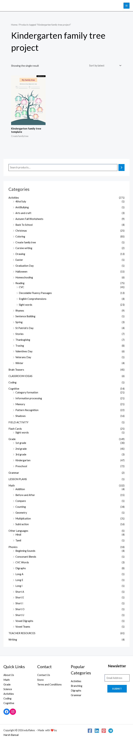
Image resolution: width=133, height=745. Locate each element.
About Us (8, 675)
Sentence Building (25, 316)
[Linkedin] (96, 730)
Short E (19, 597)
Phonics (12, 547)
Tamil (18, 540)
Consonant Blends (25, 556)
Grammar (13, 472)
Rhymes (19, 310)
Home (14, 24)
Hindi (18, 534)
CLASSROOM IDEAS (20, 376)
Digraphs (20, 568)
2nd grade (21, 448)
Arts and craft (23, 213)
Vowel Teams (22, 626)
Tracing (19, 345)
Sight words (25, 304)
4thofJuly (20, 201)
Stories (19, 333)
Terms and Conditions (49, 684)
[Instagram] (13, 712)
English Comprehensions (32, 298)
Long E (19, 580)
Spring (19, 322)
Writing (12, 639)
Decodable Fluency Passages (35, 293)
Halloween (21, 271)
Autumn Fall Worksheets (29, 218)
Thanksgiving (22, 339)
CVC (21, 287)
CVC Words (22, 562)
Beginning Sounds (25, 550)
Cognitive (13, 388)
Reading (19, 283)
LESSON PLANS (17, 479)
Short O (19, 609)
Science (7, 689)
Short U (19, 615)
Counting (20, 506)
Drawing (20, 253)
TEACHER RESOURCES (21, 633)
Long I (19, 585)
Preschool (21, 466)
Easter (19, 259)
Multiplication (23, 518)
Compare (20, 500)
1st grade (20, 442)
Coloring (20, 236)
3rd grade (20, 454)
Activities (13, 197)
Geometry (21, 512)
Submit (117, 688)
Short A (19, 591)
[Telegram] (110, 730)
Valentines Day (23, 351)
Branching (76, 685)
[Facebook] (6, 712)
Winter (19, 363)
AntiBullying (22, 207)
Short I (19, 603)
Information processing (28, 398)
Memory (20, 404)
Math (11, 485)
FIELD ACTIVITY (18, 422)
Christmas (21, 230)
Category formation (26, 392)
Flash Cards (15, 428)
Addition (20, 489)
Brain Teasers (16, 369)
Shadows (20, 415)
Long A (19, 574)
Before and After (25, 495)
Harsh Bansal (11, 734)
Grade (12, 439)
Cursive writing (23, 248)
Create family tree (25, 242)
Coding (12, 382)
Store (40, 679)
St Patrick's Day (24, 328)
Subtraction (22, 524)
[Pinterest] (103, 730)
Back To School (24, 224)
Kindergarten (22, 460)
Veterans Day (23, 357)
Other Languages (18, 530)
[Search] (121, 167)
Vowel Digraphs (24, 620)
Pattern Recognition (26, 410)
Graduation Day (24, 265)
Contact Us (43, 675)
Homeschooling (24, 277)
